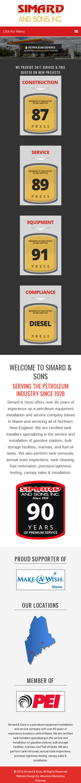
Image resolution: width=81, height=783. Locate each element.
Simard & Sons (40, 15)
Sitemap (40, 780)
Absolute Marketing (52, 776)
